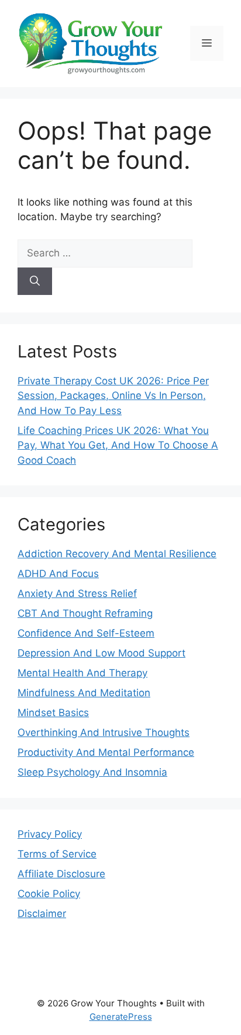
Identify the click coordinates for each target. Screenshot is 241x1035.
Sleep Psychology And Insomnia (92, 772)
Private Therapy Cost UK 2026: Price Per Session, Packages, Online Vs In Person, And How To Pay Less (113, 395)
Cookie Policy (49, 893)
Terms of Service (57, 854)
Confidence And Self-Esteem (86, 633)
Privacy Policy (50, 834)
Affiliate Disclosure (61, 874)
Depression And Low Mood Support (101, 653)
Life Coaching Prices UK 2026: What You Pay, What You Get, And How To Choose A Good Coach (118, 445)
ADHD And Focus (58, 573)
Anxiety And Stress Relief (77, 593)
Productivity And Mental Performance (106, 752)
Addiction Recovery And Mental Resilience (117, 554)
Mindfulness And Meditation (84, 693)
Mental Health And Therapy (82, 673)
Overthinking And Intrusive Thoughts (104, 732)
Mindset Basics (53, 712)
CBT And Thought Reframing (85, 613)
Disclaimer (42, 913)
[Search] (35, 282)
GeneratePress (120, 1016)
